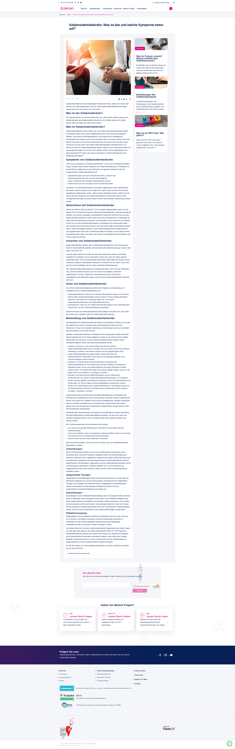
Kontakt (137, 683)
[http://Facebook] (160, 655)
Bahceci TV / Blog (128, 8)
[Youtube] (81, 2)
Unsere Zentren (107, 8)
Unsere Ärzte (118, 8)
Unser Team (139, 675)
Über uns (62, 671)
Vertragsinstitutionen (65, 677)
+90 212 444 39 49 (66, 2)
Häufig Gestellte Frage (161, 2)
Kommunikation (142, 8)
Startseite (62, 14)
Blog (69, 14)
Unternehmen (63, 674)
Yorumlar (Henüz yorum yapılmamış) (78, 553)
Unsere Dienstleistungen (105, 671)
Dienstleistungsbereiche (104, 674)
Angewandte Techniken (104, 677)
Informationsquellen (103, 680)
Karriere (61, 680)
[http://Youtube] (171, 655)
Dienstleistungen (95, 8)
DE (174, 2)
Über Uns (84, 8)
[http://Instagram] (165, 655)
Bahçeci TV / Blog (141, 679)
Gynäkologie (140, 48)
